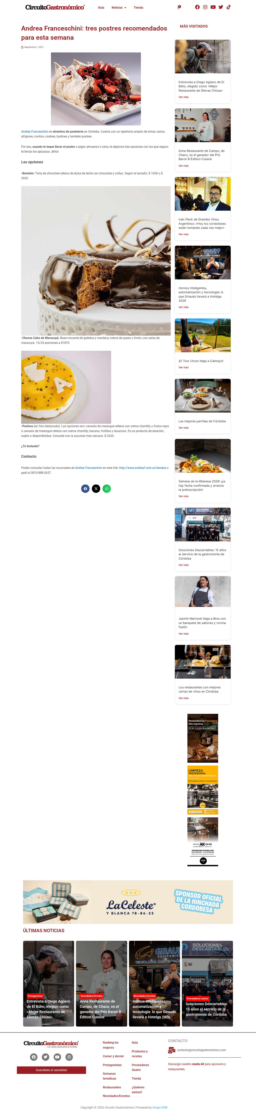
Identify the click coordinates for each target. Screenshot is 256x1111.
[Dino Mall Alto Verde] (202, 841)
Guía (101, 7)
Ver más (184, 96)
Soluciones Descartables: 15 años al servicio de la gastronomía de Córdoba (202, 554)
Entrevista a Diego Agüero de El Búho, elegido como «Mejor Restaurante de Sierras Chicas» (201, 86)
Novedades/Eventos (92, 996)
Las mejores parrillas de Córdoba (202, 421)
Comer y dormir (113, 1056)
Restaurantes (112, 1087)
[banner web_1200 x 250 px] (128, 902)
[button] (85, 488)
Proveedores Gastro (197, 998)
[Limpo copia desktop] (202, 790)
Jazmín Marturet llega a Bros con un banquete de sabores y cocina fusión (202, 623)
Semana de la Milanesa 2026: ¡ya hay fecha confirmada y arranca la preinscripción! (202, 485)
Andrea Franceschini (34, 131)
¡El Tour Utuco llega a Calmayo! (201, 361)
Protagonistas (35, 996)
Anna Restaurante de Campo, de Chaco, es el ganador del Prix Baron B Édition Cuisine (202, 155)
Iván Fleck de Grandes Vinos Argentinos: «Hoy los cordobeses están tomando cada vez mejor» (202, 223)
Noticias (117, 7)
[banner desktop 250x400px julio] (202, 738)
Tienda (138, 7)
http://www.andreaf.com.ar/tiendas (142, 468)
